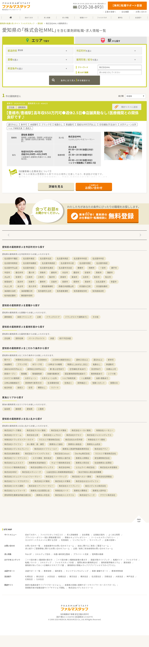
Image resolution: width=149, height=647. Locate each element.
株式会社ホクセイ (73, 435)
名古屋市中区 (98, 258)
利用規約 (65, 540)
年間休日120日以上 (24, 359)
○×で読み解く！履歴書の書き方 (39, 559)
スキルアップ (45, 562)
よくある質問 (114, 534)
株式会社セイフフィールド (45, 448)
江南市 (29, 277)
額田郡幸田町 (27, 295)
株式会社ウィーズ (87, 495)
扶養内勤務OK (53, 373)
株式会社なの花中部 (73, 439)
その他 (95, 316)
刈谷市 (65, 272)
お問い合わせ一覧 (32, 545)
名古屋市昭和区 (11, 263)
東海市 (74, 277)
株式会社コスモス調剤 (13, 485)
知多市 (97, 277)
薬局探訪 (127, 562)
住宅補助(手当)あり (78, 369)
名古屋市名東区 (46, 267)
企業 (39, 316)
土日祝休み (42, 359)
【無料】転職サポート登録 (127, 5)
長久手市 (32, 286)
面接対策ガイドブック (100, 559)
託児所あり (96, 369)
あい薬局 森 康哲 (35, 444)
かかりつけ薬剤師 (11, 378)
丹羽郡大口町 (85, 286)
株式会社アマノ (101, 448)
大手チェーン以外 (49, 378)
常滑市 (18, 277)
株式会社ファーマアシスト (15, 458)
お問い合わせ (141, 11)
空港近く (68, 382)
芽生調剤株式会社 (102, 458)
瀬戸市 (114, 267)
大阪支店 (119, 576)
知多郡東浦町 (62, 291)
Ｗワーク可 (37, 364)
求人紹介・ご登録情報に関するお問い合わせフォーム (47, 548)
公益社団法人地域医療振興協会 (59, 472)
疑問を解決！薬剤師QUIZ (87, 562)
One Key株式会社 (82, 453)
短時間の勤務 (97, 554)
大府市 (85, 277)
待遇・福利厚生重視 (62, 554)
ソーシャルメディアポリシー (103, 537)
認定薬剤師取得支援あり (75, 373)
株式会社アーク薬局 (12, 430)
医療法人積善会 (80, 490)
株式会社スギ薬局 (58, 430)
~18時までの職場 (54, 364)
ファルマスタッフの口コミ (51, 534)
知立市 (108, 277)
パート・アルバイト (37, 338)
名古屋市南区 (102, 263)
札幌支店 (29, 576)
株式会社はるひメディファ (87, 481)
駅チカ (7, 359)
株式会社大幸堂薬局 (108, 467)
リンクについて (79, 540)
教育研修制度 (117, 571)
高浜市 (20, 281)
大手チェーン (30, 378)
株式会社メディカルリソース (81, 587)
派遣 (52, 338)
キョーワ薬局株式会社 (60, 462)
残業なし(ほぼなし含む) (77, 364)
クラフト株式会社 (107, 495)
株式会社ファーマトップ (56, 476)
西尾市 (99, 272)
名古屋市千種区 (11, 258)
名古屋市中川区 (67, 263)
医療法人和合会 (82, 462)
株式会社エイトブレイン (69, 485)
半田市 (7, 272)
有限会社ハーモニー (104, 430)
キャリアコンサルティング (77, 571)
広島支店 (29, 579)
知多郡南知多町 (80, 291)
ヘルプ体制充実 (69, 378)
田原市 (65, 281)
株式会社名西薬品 (104, 476)
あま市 (20, 286)
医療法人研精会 (82, 458)
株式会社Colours (62, 453)
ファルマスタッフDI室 (64, 562)
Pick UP (28, 554)
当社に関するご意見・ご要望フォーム (93, 545)
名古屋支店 (96, 576)
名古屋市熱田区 (48, 263)
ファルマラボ (131, 559)
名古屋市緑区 (28, 267)
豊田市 (76, 272)
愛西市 (76, 281)
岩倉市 (31, 281)
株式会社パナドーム (12, 435)
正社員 (7, 338)
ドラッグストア (53, 316)
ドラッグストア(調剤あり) (76, 316)
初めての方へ (31, 534)
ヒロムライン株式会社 (85, 467)
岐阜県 (7, 409)
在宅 (30, 387)
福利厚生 (58, 571)
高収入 (20, 387)
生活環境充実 (53, 382)
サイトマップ (95, 540)
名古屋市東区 (28, 258)
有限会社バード (61, 490)
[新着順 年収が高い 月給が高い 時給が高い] (135, 96)
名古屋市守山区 (11, 267)
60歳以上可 (111, 369)
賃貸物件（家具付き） (33, 382)
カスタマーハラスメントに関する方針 (41, 540)
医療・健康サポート (100, 571)
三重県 (41, 409)
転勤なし (97, 364)
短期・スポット (99, 382)
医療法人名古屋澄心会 (40, 490)
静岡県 (18, 409)
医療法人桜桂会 (74, 444)
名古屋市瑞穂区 (29, 263)
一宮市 (103, 267)
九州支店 (40, 579)
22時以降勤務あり (12, 382)
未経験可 (8, 364)
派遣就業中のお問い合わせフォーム (59, 545)
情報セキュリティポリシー (76, 537)
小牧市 (41, 277)
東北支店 (40, 576)
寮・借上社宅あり (57, 369)
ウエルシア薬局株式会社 (49, 439)
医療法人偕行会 (63, 458)
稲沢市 (52, 277)
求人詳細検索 (72, 534)
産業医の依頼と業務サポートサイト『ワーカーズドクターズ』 (90, 584)
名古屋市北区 (45, 258)
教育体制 (47, 571)
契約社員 (19, 338)
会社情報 (85, 534)
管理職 (24, 373)
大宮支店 (51, 576)
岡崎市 (91, 267)
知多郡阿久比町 (44, 291)
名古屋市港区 (85, 263)
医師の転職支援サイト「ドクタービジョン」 (43, 584)
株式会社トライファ (12, 444)
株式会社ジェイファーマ (14, 490)
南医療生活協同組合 (37, 462)
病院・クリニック (24, 316)
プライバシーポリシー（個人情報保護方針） (43, 537)
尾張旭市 (8, 281)
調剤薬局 (8, 316)
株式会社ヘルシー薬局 (81, 476)
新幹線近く (82, 382)
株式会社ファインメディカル (37, 453)
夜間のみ (114, 382)
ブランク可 (22, 364)
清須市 (87, 281)
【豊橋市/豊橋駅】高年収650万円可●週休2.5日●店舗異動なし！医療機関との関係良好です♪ (72, 115)
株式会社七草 (32, 435)
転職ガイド (118, 559)
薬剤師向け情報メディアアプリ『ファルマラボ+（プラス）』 (91, 565)
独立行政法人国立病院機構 (89, 472)
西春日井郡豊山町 (66, 286)
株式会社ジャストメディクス (99, 435)
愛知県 (40, 23)
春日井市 (19, 272)
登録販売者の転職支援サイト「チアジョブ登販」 (45, 587)
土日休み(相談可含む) (61, 359)
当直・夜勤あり (102, 378)
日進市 (54, 281)
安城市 (87, 272)
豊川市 (31, 272)
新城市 (63, 277)
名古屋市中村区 (80, 258)
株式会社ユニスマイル (64, 495)
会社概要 (125, 11)
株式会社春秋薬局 (11, 453)
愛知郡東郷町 (47, 286)
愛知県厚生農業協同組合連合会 (17, 495)
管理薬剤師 (37, 373)
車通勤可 (110, 364)
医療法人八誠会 (56, 444)
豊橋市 (80, 267)
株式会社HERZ (10, 472)
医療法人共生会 (43, 495)
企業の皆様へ (110, 11)
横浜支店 (84, 576)
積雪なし (42, 387)
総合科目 (8, 387)
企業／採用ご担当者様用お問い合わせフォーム (93, 548)
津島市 (43, 272)
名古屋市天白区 (65, 267)
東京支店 (73, 576)
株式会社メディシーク (31, 472)
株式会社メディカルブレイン (16, 448)
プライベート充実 (80, 554)
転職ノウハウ (31, 562)
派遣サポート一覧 (32, 571)
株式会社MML (64, 467)
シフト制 (112, 373)
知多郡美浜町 (98, 291)
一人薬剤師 (86, 378)
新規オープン (10, 373)
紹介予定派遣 (65, 338)
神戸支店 (130, 576)
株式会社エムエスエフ (13, 462)
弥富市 (114, 281)
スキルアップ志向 (42, 554)
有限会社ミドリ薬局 (96, 439)
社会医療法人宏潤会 (103, 462)
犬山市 (7, 277)
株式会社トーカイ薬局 (81, 430)
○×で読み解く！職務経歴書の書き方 (71, 559)
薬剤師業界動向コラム (110, 562)
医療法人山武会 (93, 444)
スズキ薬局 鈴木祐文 (42, 458)
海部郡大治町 (10, 291)
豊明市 (43, 281)
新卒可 (111, 359)
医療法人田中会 (99, 490)
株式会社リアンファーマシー (41, 485)
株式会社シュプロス (52, 435)
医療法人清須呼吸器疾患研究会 (76, 448)
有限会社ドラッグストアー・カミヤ (18, 439)
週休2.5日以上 (82, 359)
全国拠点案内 (99, 534)
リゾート (55, 387)
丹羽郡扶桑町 (102, 286)
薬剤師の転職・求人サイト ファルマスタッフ (17, 23)
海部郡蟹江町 (27, 291)
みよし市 (8, 286)
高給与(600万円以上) (13, 369)
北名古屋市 (100, 281)
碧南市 (54, 272)
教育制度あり (96, 373)
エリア (40, 40)
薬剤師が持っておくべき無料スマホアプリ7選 (44, 565)
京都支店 (108, 576)
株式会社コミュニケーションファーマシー (22, 476)
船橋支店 (62, 576)
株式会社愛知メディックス (42, 467)
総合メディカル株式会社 (95, 485)
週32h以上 (98, 359)
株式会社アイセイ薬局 (36, 430)
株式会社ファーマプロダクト (16, 481)
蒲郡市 (110, 272)
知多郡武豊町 (10, 295)
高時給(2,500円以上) (35, 369)
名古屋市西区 (62, 258)
